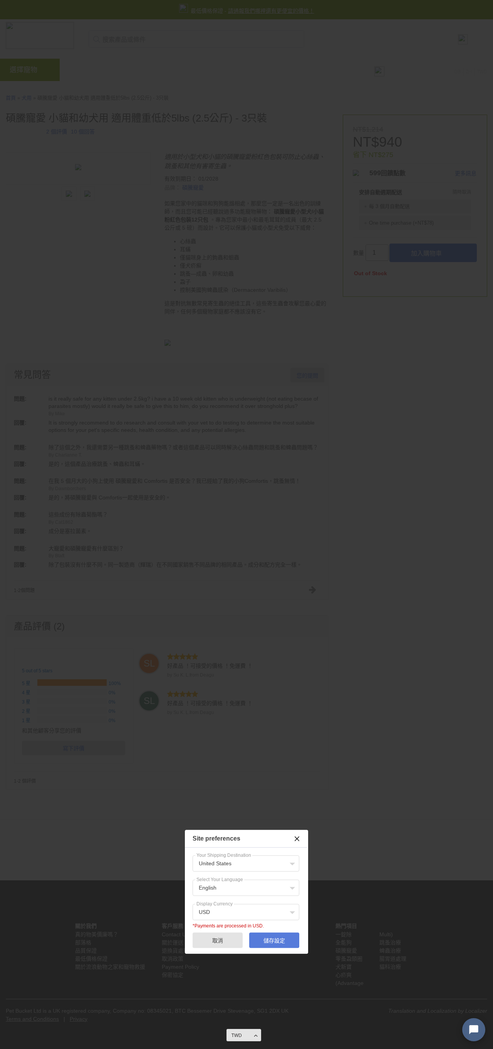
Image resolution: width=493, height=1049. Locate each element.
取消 (217, 940)
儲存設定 (274, 940)
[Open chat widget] (473, 1029)
